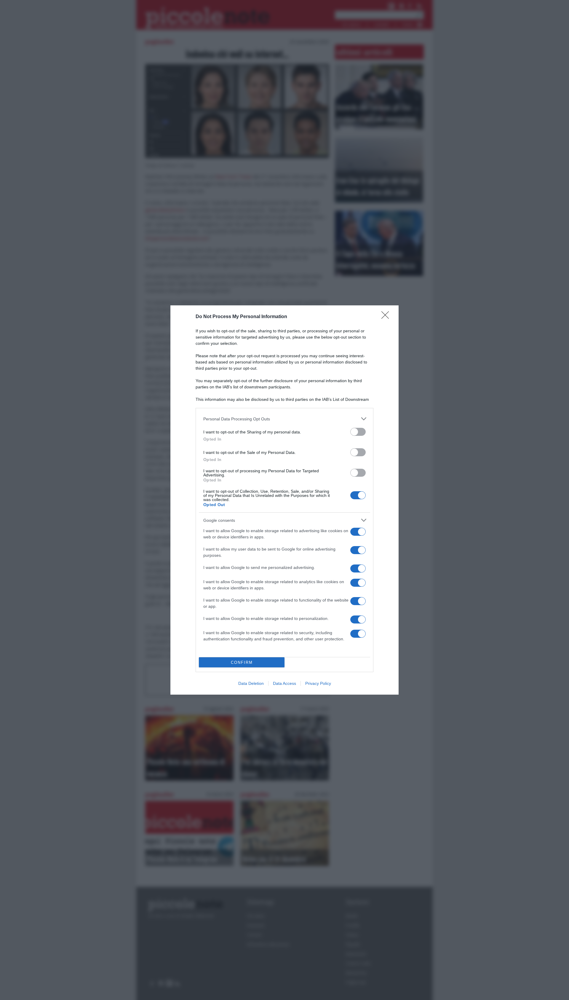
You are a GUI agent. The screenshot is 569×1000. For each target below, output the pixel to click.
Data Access (284, 683)
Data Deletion (251, 683)
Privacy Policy (318, 683)
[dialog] (284, 500)
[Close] (387, 317)
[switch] (358, 432)
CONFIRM (242, 662)
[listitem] (284, 419)
